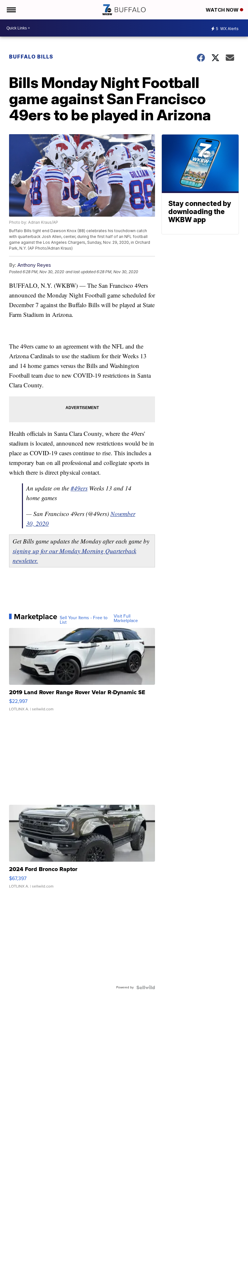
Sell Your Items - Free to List (84, 620)
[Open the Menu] (11, 9)
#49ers (79, 488)
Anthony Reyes (34, 265)
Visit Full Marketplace (126, 618)
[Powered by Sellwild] (145, 987)
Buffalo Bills (31, 56)
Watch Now (223, 10)
